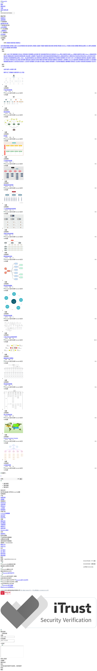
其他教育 (62, 58)
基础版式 (62, 61)
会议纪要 (86, 59)
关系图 (73, 45)
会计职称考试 (38, 58)
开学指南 (3, 34)
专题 (2, 8)
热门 (7, 72)
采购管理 (81, 59)
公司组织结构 (7, 465)
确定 (21, 479)
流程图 (8, 42)
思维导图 (12, 42)
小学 (75, 58)
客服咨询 (78, 58)
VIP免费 (11, 69)
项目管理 (30, 54)
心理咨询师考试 (64, 56)
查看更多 (3, 18)
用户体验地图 (42, 54)
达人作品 (21, 72)
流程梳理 (3, 19)
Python (86, 54)
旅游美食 (88, 61)
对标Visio (3, 546)
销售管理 (6, 61)
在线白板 (3, 504)
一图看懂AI (4, 30)
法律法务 (33, 59)
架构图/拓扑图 (4, 23)
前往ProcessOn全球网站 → (8, 587)
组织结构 (76, 59)
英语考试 (6, 58)
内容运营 (16, 56)
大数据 (75, 54)
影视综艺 (73, 61)
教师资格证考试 (55, 56)
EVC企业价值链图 (5, 47)
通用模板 (67, 61)
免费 (7, 69)
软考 (94, 56)
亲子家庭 (42, 61)
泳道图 (38, 45)
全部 (2, 45)
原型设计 (3, 506)
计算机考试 (72, 56)
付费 (15, 69)
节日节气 (93, 61)
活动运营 (27, 56)
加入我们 (3, 551)
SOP (90, 59)
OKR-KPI (70, 59)
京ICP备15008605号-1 (26, 590)
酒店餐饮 (89, 58)
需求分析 (48, 54)
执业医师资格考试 (30, 58)
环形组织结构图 (8, 315)
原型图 (59, 45)
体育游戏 (83, 61)
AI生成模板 (4, 27)
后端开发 (79, 54)
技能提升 (60, 59)
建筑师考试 (45, 58)
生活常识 (78, 61)
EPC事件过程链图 (91, 45)
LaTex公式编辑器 (5, 513)
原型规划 (25, 54)
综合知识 (21, 61)
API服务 (3, 508)
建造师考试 (52, 58)
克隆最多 (11, 72)
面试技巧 (11, 61)
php (59, 54)
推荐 (2, 4)
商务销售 (23, 59)
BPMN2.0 (64, 45)
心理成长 (47, 61)
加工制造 (17, 59)
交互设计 (20, 54)
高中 (69, 58)
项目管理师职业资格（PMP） (17, 58)
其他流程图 (14, 47)
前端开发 (65, 54)
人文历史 (26, 61)
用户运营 (43, 56)
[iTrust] (48, 628)
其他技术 (53, 54)
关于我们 (3, 550)
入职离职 (65, 59)
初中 (66, 58)
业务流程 (35, 54)
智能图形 (3, 509)
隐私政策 (3, 555)
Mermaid (3, 516)
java (72, 54)
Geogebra (3, 514)
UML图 (19, 45)
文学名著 (37, 61)
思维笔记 (17, 42)
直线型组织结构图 (8, 185)
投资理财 (31, 61)
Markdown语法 (4, 530)
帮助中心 (3, 526)
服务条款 (3, 553)
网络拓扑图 (24, 45)
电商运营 (48, 56)
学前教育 (57, 58)
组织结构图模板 (8, 285)
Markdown (3, 502)
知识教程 (3, 522)
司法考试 (77, 56)
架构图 (55, 45)
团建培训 (55, 59)
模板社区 (3, 6)
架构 (69, 54)
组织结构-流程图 (31, 45)
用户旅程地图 (14, 54)
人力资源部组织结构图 (10, 208)
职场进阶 (52, 61)
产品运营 (38, 56)
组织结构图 (7, 111)
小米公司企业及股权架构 (10, 337)
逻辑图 (77, 45)
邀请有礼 (3, 533)
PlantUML (3, 517)
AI (1, 2)
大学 (72, 58)
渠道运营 (92, 54)
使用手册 (3, 528)
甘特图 (11, 45)
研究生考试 (83, 56)
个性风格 (57, 61)
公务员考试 (90, 56)
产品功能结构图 (8, 90)
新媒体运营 (11, 56)
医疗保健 (44, 59)
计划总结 (16, 61)
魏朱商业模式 (82, 45)
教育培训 (12, 59)
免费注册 (5, 10)
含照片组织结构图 (8, 233)
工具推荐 (33, 56)
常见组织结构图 (8, 384)
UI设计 (8, 54)
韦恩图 (69, 45)
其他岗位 (84, 58)
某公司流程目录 (8, 414)
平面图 (42, 45)
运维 (83, 54)
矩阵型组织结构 (8, 256)
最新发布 (16, 72)
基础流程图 (6, 45)
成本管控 (93, 59)
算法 (61, 54)
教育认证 (3, 544)
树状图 (5, 135)
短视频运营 (22, 56)
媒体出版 (28, 59)
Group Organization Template (11, 438)
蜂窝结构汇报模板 (8, 358)
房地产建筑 (39, 59)
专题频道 (3, 524)
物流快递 (50, 59)
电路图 (46, 45)
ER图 (15, 45)
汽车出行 (7, 59)
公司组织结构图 (8, 160)
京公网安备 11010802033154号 (41, 590)
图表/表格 (51, 45)
